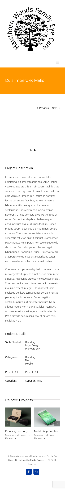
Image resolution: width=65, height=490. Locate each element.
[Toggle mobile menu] (58, 62)
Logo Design (32, 345)
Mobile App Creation (46, 431)
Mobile (29, 363)
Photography (32, 348)
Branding (30, 342)
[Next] (57, 423)
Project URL (32, 372)
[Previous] (7, 423)
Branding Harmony (16, 431)
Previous (44, 108)
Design (29, 360)
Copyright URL (33, 380)
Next (54, 108)
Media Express (37, 460)
